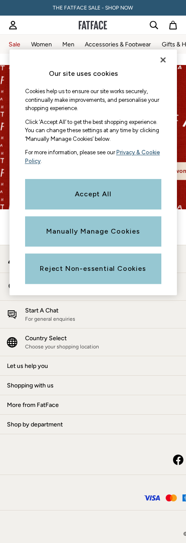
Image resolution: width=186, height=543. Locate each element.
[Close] (163, 59)
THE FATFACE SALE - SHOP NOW (93, 8)
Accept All (93, 194)
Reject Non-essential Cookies (93, 268)
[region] (93, 172)
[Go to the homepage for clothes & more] (93, 25)
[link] (12, 25)
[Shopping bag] (173, 25)
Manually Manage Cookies (93, 231)
